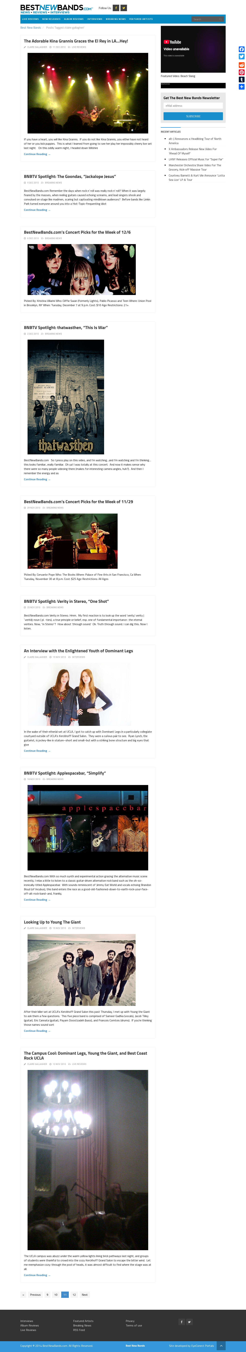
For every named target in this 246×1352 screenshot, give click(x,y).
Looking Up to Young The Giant (52, 922)
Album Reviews (74, 19)
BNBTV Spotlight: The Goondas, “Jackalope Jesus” (70, 176)
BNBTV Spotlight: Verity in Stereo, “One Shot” (66, 601)
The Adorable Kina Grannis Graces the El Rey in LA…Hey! (76, 41)
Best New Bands (30, 27)
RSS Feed (79, 1330)
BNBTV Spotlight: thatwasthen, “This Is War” (66, 327)
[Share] (241, 86)
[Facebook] (241, 49)
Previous (35, 1294)
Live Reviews (30, 19)
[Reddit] (241, 65)
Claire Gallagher (37, 47)
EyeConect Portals (202, 1346)
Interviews (94, 19)
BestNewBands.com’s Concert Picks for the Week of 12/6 (77, 232)
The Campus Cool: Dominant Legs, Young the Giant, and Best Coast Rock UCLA (85, 1055)
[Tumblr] (241, 79)
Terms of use (134, 1325)
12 (74, 1294)
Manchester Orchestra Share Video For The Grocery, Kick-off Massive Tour (195, 167)
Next (85, 1294)
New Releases (51, 19)
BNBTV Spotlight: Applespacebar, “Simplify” (65, 773)
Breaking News (116, 19)
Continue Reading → (37, 154)
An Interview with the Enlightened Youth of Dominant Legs (78, 651)
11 (65, 1294)
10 (55, 1294)
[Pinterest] (241, 72)
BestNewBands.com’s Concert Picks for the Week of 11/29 (78, 501)
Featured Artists (141, 19)
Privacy (130, 1321)
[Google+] (241, 61)
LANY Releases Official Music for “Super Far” (196, 159)
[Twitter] (241, 56)
